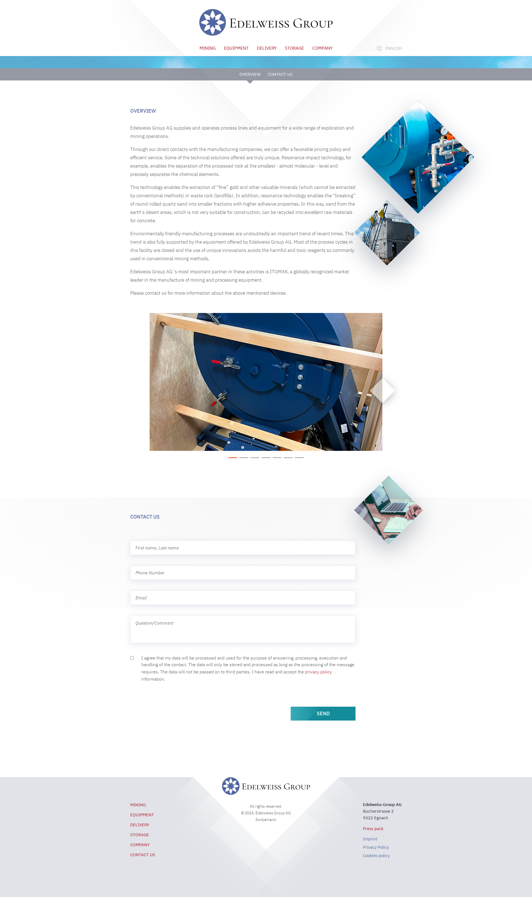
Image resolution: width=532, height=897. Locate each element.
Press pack (373, 828)
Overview (249, 74)
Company (322, 48)
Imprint (370, 839)
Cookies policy (376, 855)
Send (323, 713)
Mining (208, 48)
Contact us (280, 74)
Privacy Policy (376, 847)
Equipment (236, 48)
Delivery (267, 48)
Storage (294, 48)
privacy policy (318, 671)
